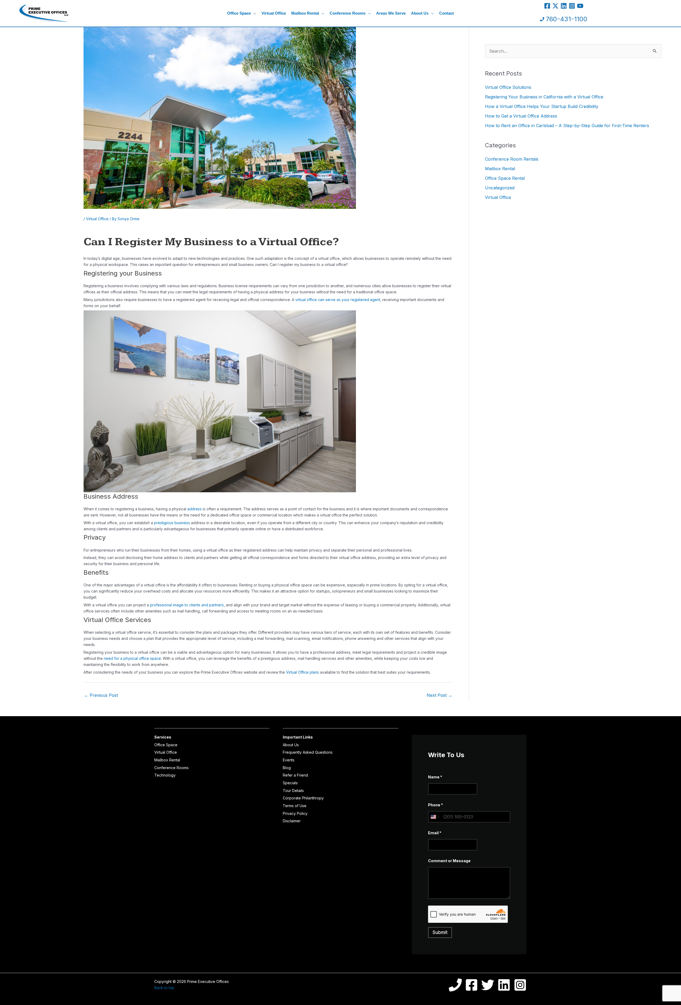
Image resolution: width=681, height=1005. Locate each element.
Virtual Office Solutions (508, 87)
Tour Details (293, 790)
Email (434, 833)
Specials (290, 783)
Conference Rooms (171, 767)
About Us (291, 745)
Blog (287, 767)
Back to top (164, 987)
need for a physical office (127, 658)
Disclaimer (292, 821)
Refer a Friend (295, 775)
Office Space (165, 745)
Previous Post (101, 695)
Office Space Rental (505, 178)
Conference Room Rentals (511, 159)
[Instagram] (572, 6)
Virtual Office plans (302, 672)
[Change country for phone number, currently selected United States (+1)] (434, 817)
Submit (440, 932)
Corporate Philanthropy (303, 798)
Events (288, 760)
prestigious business (172, 522)
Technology (165, 775)
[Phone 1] (455, 984)
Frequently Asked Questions (308, 752)
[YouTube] (580, 6)
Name (435, 777)
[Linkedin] (563, 6)
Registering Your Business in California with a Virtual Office (544, 96)
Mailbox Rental (500, 168)
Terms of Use (294, 805)
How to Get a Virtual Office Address (521, 116)
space (155, 658)
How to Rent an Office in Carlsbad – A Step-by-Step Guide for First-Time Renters (567, 125)
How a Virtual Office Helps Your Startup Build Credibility (541, 106)
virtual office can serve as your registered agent (337, 299)
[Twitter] (555, 6)
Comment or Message (449, 860)
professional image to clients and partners (187, 605)
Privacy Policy (295, 813)
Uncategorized (499, 187)
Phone (435, 805)
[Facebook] (547, 6)
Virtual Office (97, 218)
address (194, 509)
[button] (253, 13)
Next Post (439, 695)
